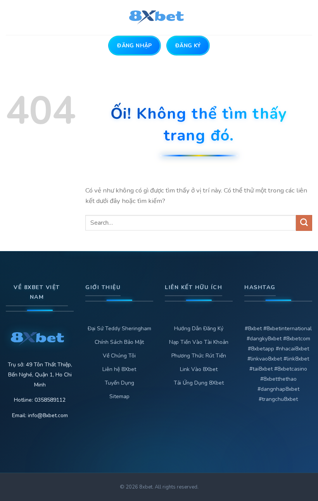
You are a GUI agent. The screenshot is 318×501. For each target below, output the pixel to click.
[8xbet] (159, 17)
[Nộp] (304, 223)
